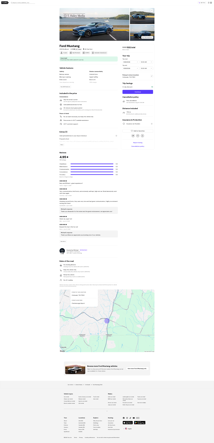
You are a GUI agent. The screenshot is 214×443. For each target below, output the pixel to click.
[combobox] (23, 3)
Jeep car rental (112, 404)
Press (65, 429)
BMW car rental (112, 399)
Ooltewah (87, 384)
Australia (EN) (82, 423)
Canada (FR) (82, 427)
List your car (111, 420)
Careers (66, 427)
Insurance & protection (114, 429)
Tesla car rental (141, 396)
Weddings (95, 423)
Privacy (81, 437)
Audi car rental (111, 396)
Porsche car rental (127, 402)
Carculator (110, 423)
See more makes (141, 402)
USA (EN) (81, 420)
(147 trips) (78, 49)
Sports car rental (83, 401)
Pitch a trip (96, 425)
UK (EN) (80, 431)
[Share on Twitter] (133, 135)
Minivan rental (82, 399)
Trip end (124, 65)
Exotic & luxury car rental (85, 396)
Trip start (125, 59)
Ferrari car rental (112, 402)
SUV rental (81, 403)
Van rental (95, 399)
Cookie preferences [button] (90, 437)
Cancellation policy (137, 146)
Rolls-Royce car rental (128, 404)
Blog (138, 417)
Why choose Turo (97, 420)
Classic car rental (68, 399)
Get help (95, 429)
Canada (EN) (82, 425)
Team (65, 423)
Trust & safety (96, 427)
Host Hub (110, 427)
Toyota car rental (141, 399)
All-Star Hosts (111, 425)
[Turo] (5, 2)
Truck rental (96, 396)
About (65, 420)
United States (78, 384)
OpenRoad (66, 431)
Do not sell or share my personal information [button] (108, 437)
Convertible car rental (69, 401)
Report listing (137, 142)
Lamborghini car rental (128, 396)
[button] (23, 2)
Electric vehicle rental (69, 403)
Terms (75, 437)
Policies (66, 425)
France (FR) (81, 429)
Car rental (70, 384)
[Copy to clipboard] (142, 135)
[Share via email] (137, 135)
